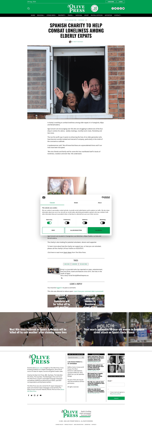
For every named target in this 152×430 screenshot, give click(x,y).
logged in (59, 288)
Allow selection (76, 230)
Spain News (67, 252)
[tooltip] (112, 8)
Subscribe (111, 1)
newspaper (74, 264)
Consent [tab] (52, 202)
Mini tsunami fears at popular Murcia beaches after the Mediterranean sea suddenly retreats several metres (95, 375)
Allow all (98, 230)
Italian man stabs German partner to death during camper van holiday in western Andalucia (96, 390)
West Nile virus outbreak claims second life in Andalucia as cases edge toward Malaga (96, 383)
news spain (67, 264)
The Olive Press (83, 264)
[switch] (67, 223)
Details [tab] (76, 202)
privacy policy (116, 394)
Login (120, 1)
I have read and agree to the (117, 393)
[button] (82, 357)
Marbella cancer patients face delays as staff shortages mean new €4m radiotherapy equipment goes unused (96, 367)
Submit (116, 398)
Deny (53, 230)
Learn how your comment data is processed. (89, 291)
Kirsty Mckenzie (78, 41)
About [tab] (99, 202)
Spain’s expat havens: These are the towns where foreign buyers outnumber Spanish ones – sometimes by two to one (96, 358)
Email (110, 381)
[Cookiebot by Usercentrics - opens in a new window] (103, 197)
